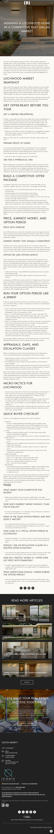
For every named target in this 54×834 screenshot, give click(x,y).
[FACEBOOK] (19, 812)
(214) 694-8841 (9, 757)
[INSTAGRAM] (23, 812)
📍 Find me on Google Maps (29, 783)
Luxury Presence (37, 819)
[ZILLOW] (34, 812)
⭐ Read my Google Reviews (10, 783)
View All (27, 682)
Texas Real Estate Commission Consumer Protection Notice (20, 792)
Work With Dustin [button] (27, 723)
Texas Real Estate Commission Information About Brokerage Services (23, 794)
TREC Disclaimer (7, 796)
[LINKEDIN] (27, 812)
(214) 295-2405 (20, 787)
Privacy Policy (47, 827)
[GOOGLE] (30, 812)
